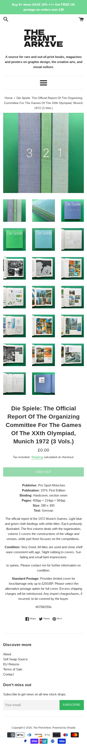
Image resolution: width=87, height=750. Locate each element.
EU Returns (11, 664)
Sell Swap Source (15, 659)
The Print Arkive (42, 727)
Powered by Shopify (63, 727)
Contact (8, 674)
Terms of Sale (12, 669)
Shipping (37, 457)
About (7, 654)
